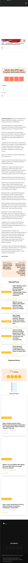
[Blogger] (6, 547)
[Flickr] (14, 547)
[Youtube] (19, 376)
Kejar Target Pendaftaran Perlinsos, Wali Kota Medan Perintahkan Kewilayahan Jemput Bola (19, 319)
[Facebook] (6, 79)
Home (2, 43)
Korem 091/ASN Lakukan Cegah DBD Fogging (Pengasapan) (7, 266)
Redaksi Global (6, 430)
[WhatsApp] (21, 79)
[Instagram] (12, 376)
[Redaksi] (11, 371)
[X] (11, 79)
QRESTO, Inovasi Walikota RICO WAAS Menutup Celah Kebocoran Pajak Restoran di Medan (19, 305)
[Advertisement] (14, 21)
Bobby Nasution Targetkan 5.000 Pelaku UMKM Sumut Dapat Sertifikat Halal (19, 348)
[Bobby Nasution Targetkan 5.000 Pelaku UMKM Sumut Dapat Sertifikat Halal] (6, 350)
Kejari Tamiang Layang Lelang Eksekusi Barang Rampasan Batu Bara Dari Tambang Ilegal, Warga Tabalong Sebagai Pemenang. (19, 290)
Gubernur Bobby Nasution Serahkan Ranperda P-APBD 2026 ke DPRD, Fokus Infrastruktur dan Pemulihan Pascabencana (19, 334)
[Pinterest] (16, 79)
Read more (15, 298)
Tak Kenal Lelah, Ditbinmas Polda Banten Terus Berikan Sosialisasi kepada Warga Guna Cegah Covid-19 (20, 269)
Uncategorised (9, 43)
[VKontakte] (21, 547)
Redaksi (4, 85)
